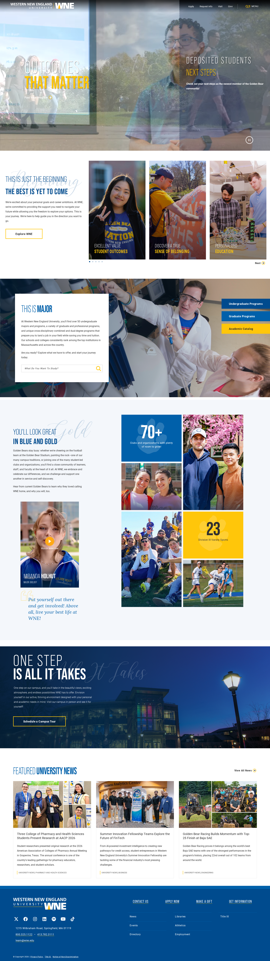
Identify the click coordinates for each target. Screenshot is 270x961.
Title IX (224, 916)
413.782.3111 (45, 934)
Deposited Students (198, 134)
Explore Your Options (228, 236)
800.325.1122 (24, 934)
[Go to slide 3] (96, 261)
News (133, 916)
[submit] (85, 368)
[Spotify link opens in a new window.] (54, 917)
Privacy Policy (37, 956)
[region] (179, 213)
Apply (191, 6)
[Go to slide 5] (102, 261)
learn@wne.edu (25, 940)
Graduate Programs (242, 316)
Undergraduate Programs (246, 304)
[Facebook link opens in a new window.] (25, 917)
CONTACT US (140, 901)
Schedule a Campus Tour (39, 721)
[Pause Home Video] (249, 140)
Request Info (206, 6)
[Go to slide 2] (93, 261)
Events (134, 925)
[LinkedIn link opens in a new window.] (44, 917)
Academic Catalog (241, 329)
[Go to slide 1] (90, 261)
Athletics (180, 925)
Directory (135, 934)
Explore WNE (23, 234)
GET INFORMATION (240, 901)
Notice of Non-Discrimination (65, 956)
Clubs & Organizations (168, 236)
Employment (182, 934)
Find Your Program (36, 97)
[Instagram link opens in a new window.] (35, 917)
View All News (243, 770)
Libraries (180, 916)
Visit (220, 6)
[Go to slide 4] (99, 261)
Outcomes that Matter (107, 241)
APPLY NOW (172, 901)
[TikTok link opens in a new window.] (72, 917)
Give (230, 6)
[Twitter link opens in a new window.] (16, 917)
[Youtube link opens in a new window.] (63, 917)
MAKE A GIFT (204, 901)
